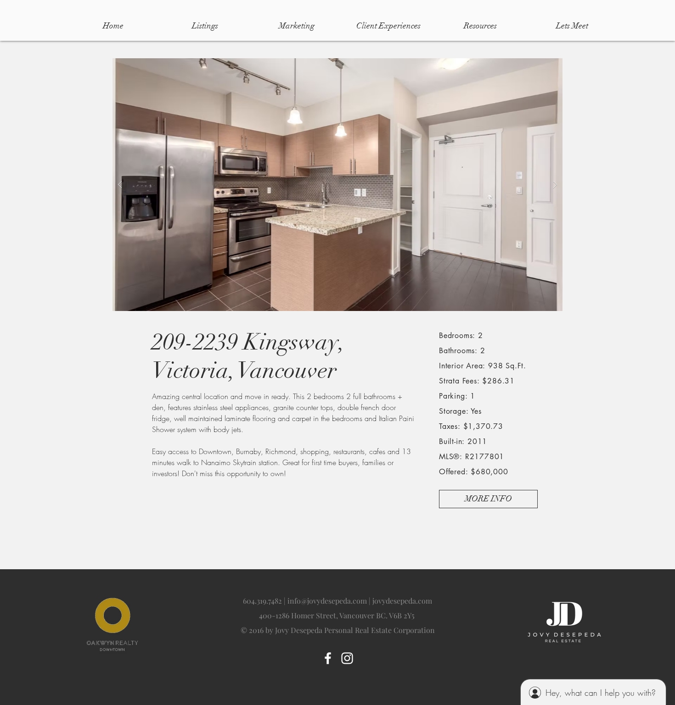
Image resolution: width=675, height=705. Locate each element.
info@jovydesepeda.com (327, 600)
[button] (340, 184)
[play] (541, 65)
